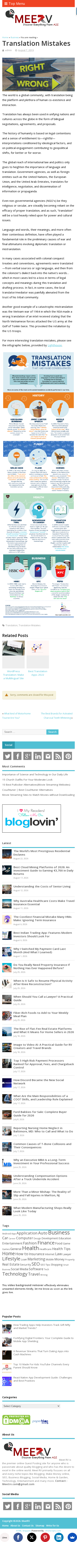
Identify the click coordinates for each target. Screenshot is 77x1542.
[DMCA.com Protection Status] (16, 1424)
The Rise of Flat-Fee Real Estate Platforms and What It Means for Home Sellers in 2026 (43, 1030)
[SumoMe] (72, 1537)
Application (27, 1233)
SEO (36, 1264)
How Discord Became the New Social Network (38, 1081)
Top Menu (17, 3)
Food (58, 1243)
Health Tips (61, 1248)
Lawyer (66, 1254)
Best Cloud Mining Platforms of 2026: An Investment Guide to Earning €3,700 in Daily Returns (43, 870)
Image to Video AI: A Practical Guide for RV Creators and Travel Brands (42, 1046)
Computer (24, 1238)
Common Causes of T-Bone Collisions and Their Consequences (42, 1145)
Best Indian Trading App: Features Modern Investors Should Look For (42, 934)
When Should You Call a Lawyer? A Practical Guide (43, 998)
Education (64, 1238)
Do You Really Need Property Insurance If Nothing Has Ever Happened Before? (41, 966)
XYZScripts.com (53, 1530)
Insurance (36, 1254)
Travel (34, 1274)
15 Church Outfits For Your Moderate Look (27, 779)
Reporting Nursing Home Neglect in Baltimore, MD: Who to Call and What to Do (43, 1129)
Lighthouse (55, 345)
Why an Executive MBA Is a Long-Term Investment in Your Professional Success (41, 1161)
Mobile (50, 1259)
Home (8, 1253)
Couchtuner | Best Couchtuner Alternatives (27, 789)
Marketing (36, 1259)
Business (59, 1232)
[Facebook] (18, 1537)
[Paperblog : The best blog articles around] (40, 1424)
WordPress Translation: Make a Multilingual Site (13, 675)
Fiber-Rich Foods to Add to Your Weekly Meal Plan (40, 1014)
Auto (42, 1233)
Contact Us (28, 1525)
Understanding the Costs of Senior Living (42, 886)
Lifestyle (11, 1258)
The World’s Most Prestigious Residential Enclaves (41, 852)
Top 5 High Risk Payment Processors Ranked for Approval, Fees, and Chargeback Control (43, 1064)
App (13, 1233)
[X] (31, 1537)
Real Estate (10, 1264)
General (15, 1249)
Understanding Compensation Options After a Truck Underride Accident (40, 1177)
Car (5, 1237)
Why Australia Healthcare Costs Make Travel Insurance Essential (44, 902)
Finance (46, 1242)
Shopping (57, 1264)
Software (36, 1269)
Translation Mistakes (29, 625)
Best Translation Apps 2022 (37, 673)
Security (25, 1264)
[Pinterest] (45, 1537)
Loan (24, 1259)
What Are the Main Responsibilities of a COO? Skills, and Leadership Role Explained (43, 1097)
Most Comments (13, 766)
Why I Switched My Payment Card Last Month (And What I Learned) (39, 950)
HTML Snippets (23, 1530)
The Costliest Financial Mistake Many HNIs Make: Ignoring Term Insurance (42, 918)
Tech (46, 1269)
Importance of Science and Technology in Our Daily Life (35, 774)
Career (12, 1238)
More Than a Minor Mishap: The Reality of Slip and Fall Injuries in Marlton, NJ (42, 1193)
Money (59, 1259)
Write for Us (52, 1525)
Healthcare (45, 1249)
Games (6, 1249)
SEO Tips (45, 1264)
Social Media (19, 1269)
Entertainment (12, 1243)
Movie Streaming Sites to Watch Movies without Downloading (38, 794)
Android (6, 1233)
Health (30, 1248)
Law (58, 1253)
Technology (14, 1274)
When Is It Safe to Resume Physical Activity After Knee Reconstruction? (43, 982)
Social (8, 745)
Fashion (30, 1243)
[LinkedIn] (59, 1537)
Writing (43, 1274)
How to (21, 1253)
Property (70, 1259)
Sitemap (40, 1525)
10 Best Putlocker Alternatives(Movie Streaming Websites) (36, 784)
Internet (50, 1254)
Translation (12, 625)
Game (66, 1243)
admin (8, 50)
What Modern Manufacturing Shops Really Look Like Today (42, 1209)
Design (37, 1238)
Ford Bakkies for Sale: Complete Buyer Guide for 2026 (40, 1113)
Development (49, 1238)
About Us (15, 1525)
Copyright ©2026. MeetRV (16, 1521)
